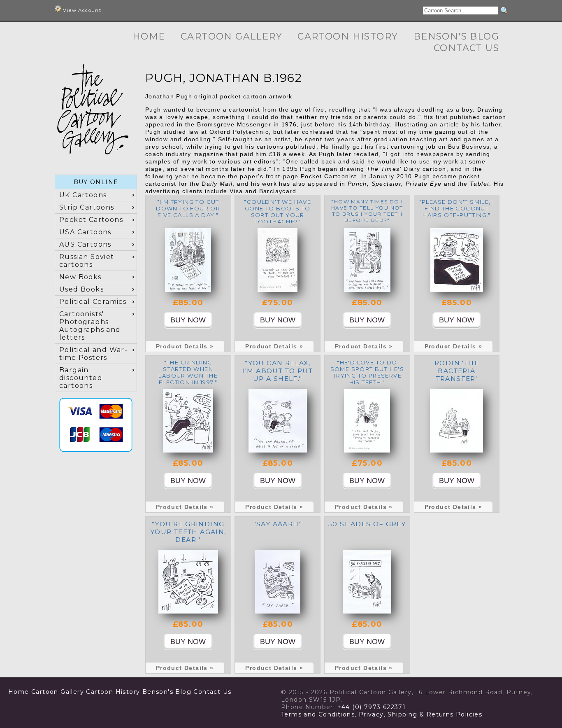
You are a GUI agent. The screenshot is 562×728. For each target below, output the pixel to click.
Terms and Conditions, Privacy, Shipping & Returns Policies (381, 714)
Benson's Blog (456, 36)
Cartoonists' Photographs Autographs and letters (90, 325)
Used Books (81, 289)
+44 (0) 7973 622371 (371, 707)
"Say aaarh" (277, 524)
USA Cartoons (85, 232)
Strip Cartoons (86, 207)
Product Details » (185, 346)
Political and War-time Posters (93, 354)
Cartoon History (347, 36)
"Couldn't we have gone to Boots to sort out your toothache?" (277, 211)
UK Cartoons (83, 195)
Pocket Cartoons (91, 220)
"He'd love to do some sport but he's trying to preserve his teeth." (367, 372)
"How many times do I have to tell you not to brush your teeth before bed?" (367, 210)
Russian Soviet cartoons (86, 260)
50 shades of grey (367, 524)
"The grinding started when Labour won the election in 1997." (188, 372)
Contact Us (466, 48)
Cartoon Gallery (231, 36)
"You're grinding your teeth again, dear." (188, 532)
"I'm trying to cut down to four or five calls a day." (188, 208)
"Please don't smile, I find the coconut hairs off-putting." (457, 208)
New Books (80, 277)
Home (148, 36)
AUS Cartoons (85, 244)
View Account (81, 10)
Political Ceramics (92, 302)
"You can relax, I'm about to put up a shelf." (278, 371)
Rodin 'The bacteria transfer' (456, 371)
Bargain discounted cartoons (80, 378)
